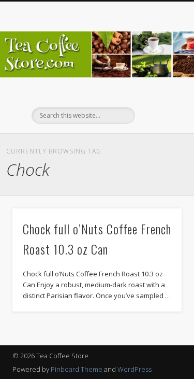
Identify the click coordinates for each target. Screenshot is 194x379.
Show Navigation (156, 93)
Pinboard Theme (76, 369)
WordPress (134, 369)
